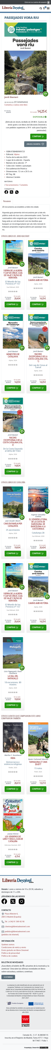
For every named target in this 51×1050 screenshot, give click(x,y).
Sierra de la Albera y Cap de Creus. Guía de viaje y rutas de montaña (12, 274)
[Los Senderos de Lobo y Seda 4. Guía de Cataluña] (13, 815)
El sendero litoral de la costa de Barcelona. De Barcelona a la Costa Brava (38, 524)
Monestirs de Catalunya (12, 355)
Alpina (16, 154)
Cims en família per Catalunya (13, 524)
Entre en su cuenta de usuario (36, 2)
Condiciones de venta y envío (13, 947)
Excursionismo (12, 185)
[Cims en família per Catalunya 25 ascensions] (13, 502)
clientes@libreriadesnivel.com (17, 926)
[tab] (7, 202)
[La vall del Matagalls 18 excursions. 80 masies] (13, 653)
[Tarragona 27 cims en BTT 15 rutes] (38, 739)
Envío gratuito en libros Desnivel (14, 950)
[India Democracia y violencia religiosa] (13, 737)
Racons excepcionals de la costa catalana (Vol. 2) (13, 441)
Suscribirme (8, 977)
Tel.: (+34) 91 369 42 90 (14, 921)
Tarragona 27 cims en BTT (38, 763)
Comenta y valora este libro (15, 104)
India (13, 758)
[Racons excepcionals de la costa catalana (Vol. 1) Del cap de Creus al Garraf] (38, 331)
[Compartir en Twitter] (11, 191)
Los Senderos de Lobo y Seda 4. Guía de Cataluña (13, 838)
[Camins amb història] (38, 257)
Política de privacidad (10, 953)
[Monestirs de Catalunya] (13, 331)
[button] (40, 8)
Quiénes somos (7, 944)
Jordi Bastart (11, 97)
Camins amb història (38, 280)
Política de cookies (9, 956)
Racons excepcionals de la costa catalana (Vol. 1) (38, 357)
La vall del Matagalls (13, 677)
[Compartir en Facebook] (6, 191)
